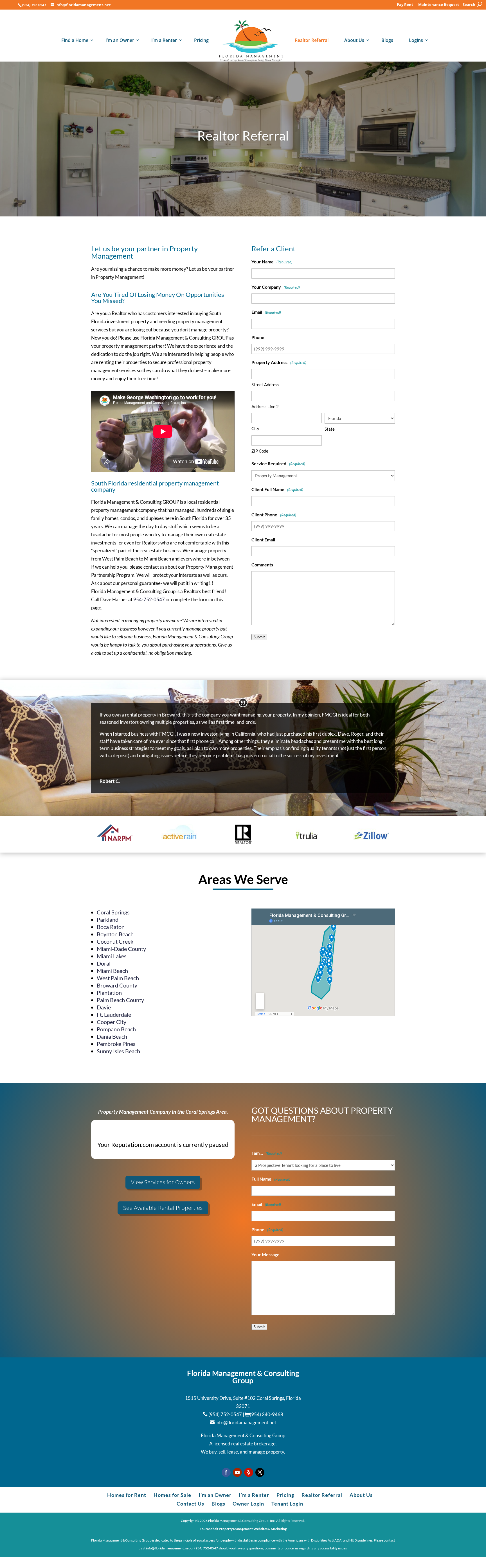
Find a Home (74, 40)
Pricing (201, 40)
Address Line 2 (265, 406)
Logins (416, 40)
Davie (104, 1007)
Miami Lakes (112, 956)
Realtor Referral (311, 40)
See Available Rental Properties (162, 1208)
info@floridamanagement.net (245, 1422)
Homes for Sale (172, 1495)
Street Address (265, 384)
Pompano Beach (116, 1029)
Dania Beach (112, 1036)
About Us (354, 40)
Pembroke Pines (116, 1043)
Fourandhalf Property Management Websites (233, 1529)
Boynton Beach (115, 934)
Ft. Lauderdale (114, 1014)
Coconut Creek (115, 941)
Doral (104, 963)
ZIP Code (259, 450)
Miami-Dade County (121, 948)
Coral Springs (113, 912)
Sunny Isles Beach (118, 1051)
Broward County (117, 985)
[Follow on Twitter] (259, 1472)
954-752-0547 (149, 599)
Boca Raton (111, 926)
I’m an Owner (119, 40)
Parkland (107, 919)
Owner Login (248, 1503)
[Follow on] (248, 1472)
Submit (259, 637)
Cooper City (111, 1021)
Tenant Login (287, 1503)
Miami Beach (112, 970)
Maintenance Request (438, 5)
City (255, 428)
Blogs (387, 40)
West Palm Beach (118, 978)
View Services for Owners (163, 1182)
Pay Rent (405, 5)
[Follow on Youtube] (237, 1472)
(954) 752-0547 (34, 4)
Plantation (109, 992)
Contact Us (190, 1503)
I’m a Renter (164, 40)
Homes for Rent (126, 1495)
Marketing (279, 1529)
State (330, 428)
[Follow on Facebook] (226, 1472)
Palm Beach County (120, 999)
